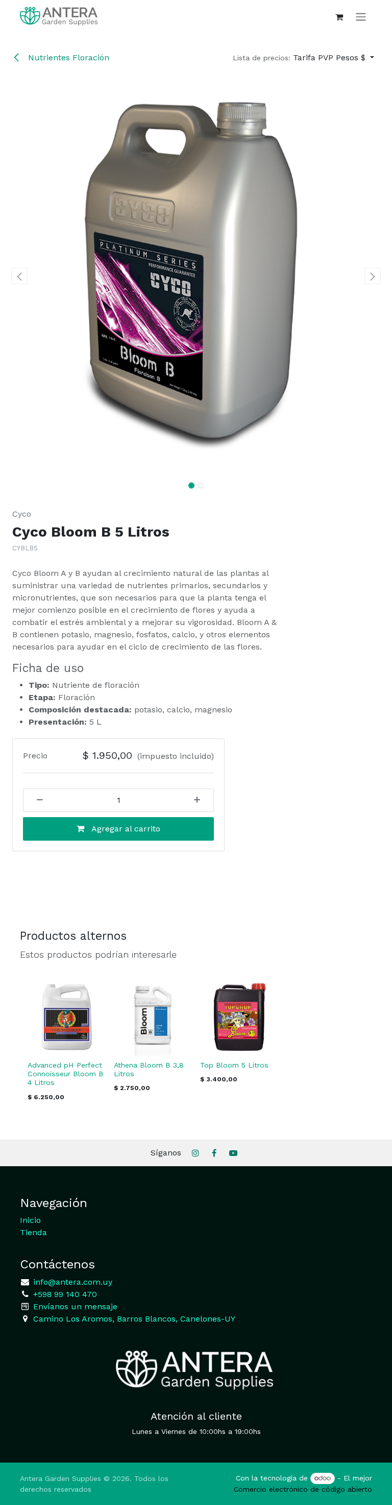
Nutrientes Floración (67, 57)
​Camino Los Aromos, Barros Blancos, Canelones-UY (134, 1319)
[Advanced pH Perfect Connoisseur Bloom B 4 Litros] (67, 1017)
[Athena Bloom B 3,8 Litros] (153, 1017)
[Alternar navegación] (361, 16)
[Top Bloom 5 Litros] (239, 1017)
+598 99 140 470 (64, 1294)
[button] (303, 58)
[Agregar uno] (200, 800)
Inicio (30, 1220)
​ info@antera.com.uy (71, 1282)
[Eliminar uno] (36, 800)
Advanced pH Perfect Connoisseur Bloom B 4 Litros (66, 1073)
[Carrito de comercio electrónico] (339, 17)
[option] (196, 1042)
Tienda (33, 1232)
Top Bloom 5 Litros (234, 1065)
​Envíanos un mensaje (75, 1306)
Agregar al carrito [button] (124, 828)
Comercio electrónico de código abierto (303, 1489)
